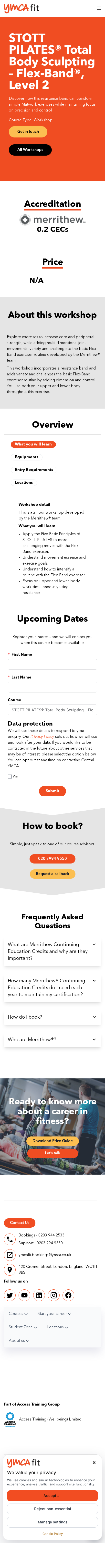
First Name (21, 655)
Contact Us (19, 1223)
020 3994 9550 (52, 859)
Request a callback (52, 874)
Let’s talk (52, 1153)
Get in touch (28, 132)
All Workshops (30, 150)
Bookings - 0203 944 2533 (41, 1235)
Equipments (26, 457)
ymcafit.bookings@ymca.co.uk (45, 1255)
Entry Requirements (34, 470)
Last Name (21, 677)
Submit (52, 791)
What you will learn (33, 444)
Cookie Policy (52, 1534)
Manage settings (52, 1522)
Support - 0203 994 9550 (41, 1243)
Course (14, 700)
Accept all (52, 1495)
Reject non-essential (52, 1508)
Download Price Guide (52, 1141)
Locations (24, 483)
